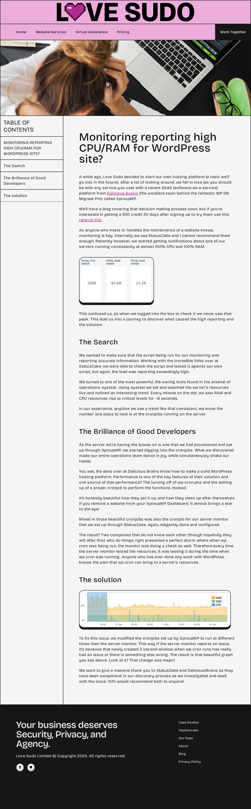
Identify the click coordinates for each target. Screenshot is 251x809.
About (183, 746)
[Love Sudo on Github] (31, 767)
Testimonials (188, 730)
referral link (90, 219)
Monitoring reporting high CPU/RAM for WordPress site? (28, 148)
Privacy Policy (190, 761)
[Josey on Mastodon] (20, 767)
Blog (182, 754)
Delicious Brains (122, 193)
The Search (14, 165)
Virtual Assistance (91, 32)
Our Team (186, 738)
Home (21, 32)
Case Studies (189, 722)
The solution (15, 195)
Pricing (123, 32)
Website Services (51, 32)
